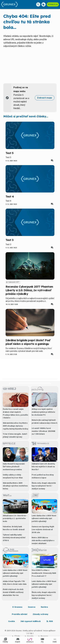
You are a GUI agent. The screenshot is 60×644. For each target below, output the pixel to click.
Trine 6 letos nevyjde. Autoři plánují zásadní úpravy (15, 435)
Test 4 (10, 196)
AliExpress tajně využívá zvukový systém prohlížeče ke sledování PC (43, 412)
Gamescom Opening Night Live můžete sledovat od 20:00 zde (43, 529)
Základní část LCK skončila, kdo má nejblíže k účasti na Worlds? (43, 467)
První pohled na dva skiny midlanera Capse (43, 476)
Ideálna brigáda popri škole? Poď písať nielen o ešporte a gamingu (28, 342)
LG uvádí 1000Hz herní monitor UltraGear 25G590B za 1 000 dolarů (43, 431)
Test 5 (9, 153)
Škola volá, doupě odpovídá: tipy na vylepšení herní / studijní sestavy (44, 486)
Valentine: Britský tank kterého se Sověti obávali (14, 528)
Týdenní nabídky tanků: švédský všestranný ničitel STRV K (14, 538)
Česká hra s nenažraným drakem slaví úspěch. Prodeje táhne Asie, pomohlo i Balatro (15, 413)
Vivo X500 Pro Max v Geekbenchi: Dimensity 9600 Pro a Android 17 (44, 573)
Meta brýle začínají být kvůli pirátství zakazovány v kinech (44, 421)
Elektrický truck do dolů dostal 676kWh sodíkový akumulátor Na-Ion (13, 592)
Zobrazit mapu (44, 98)
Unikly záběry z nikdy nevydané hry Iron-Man (13, 476)
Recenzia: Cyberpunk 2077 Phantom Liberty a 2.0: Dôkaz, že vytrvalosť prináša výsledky (29, 290)
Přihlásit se (53, 4)
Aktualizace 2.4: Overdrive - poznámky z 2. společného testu (15, 518)
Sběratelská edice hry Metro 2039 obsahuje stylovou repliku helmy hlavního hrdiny (15, 426)
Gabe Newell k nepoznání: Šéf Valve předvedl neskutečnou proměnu (14, 467)
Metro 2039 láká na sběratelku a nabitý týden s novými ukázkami (43, 540)
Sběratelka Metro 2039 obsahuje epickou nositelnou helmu (15, 486)
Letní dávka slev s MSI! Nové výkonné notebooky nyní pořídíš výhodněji (44, 518)
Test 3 (9, 240)
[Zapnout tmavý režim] (43, 4)
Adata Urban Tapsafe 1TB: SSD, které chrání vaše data (14, 582)
